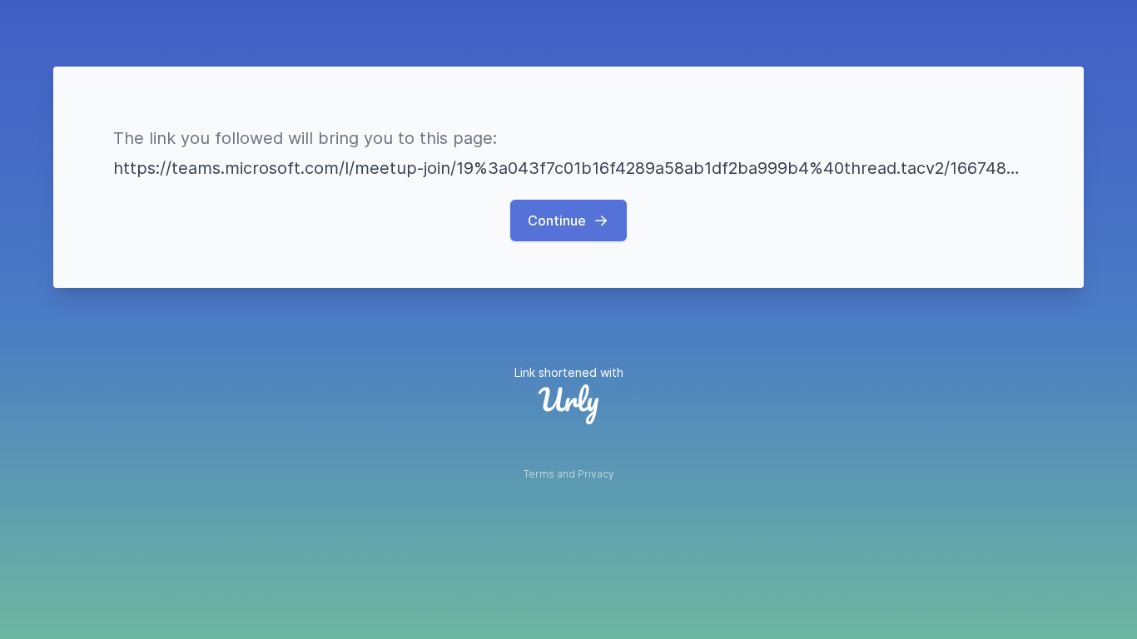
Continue (557, 220)
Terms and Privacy (569, 474)
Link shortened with (568, 372)
